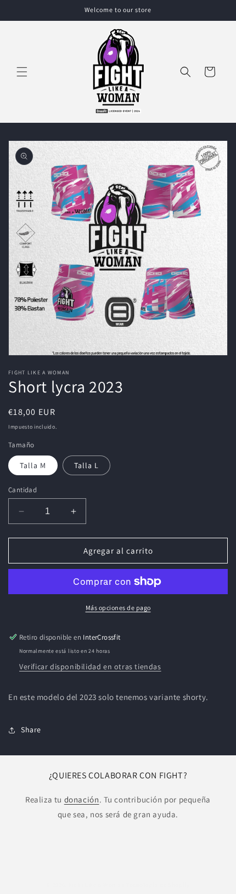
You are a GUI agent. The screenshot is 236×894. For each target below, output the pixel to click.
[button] (22, 72)
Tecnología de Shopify (158, 885)
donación (81, 799)
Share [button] (31, 729)
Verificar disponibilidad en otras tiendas (90, 666)
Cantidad (22, 489)
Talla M (33, 465)
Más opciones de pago (118, 607)
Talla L (86, 465)
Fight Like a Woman (97, 885)
